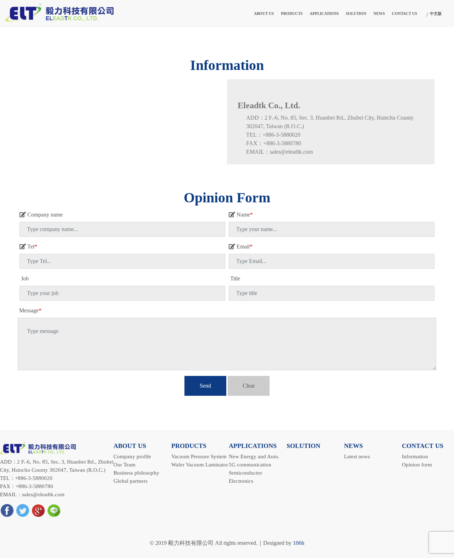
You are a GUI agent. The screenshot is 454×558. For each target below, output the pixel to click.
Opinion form (417, 464)
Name (244, 215)
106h (298, 543)
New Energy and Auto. (254, 456)
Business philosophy (136, 473)
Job (24, 278)
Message (29, 310)
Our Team (124, 464)
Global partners (131, 481)
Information (415, 456)
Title (234, 278)
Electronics (241, 481)
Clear (249, 386)
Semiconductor (245, 473)
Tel (31, 247)
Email (244, 247)
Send (205, 386)
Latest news (357, 456)
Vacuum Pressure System (199, 456)
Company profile (132, 456)
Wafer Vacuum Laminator (199, 464)
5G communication (250, 464)
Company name (44, 215)
